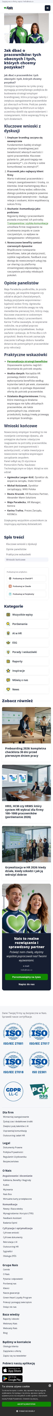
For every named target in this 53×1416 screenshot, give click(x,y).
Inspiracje (18, 670)
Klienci (6, 1288)
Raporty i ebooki (11, 1318)
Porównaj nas (9, 1283)
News (15, 689)
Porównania (19, 624)
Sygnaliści (7, 1251)
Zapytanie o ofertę (12, 1351)
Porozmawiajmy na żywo (26, 976)
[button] (47, 8)
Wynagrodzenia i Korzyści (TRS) (18, 1213)
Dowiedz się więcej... (31, 1399)
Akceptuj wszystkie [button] (26, 1404)
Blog (5, 1332)
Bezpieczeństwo (11, 1161)
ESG (14, 642)
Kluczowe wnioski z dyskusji (21, 544)
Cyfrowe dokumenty (13, 1237)
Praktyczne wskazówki (18, 554)
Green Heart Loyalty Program (17, 1297)
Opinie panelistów (16, 549)
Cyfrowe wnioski (11, 1232)
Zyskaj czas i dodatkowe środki (18, 1121)
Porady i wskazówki (24, 652)
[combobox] (49, 1385)
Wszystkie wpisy (22, 614)
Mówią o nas (20, 680)
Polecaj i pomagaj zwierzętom (17, 1302)
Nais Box (7, 1194)
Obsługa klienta (10, 1346)
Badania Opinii (10, 1222)
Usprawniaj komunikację (15, 1130)
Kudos (6, 1184)
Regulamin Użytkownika (14, 1156)
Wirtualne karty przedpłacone (17, 1198)
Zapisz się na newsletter (14, 1355)
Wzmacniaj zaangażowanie (16, 1116)
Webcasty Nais (10, 1328)
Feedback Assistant (12, 1218)
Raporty (17, 661)
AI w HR (17, 633)
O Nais (6, 1274)
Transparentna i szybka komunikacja (27, 223)
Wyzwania (8, 1189)
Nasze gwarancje (11, 1292)
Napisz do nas (26, 984)
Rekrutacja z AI (10, 1242)
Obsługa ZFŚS (9, 1256)
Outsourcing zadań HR (14, 1135)
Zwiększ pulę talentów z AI (16, 1126)
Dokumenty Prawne (12, 1147)
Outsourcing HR (11, 1246)
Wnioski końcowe (15, 559)
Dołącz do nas (9, 1306)
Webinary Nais (10, 1323)
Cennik (6, 1269)
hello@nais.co (28, 2)
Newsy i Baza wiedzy (13, 1208)
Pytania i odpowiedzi (13, 1278)
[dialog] (26, 1399)
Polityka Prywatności (13, 1152)
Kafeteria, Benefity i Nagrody (17, 1180)
